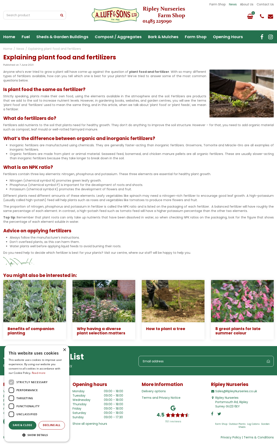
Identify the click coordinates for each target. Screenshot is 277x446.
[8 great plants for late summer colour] (242, 301)
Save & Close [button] (22, 425)
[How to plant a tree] (173, 301)
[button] (37, 434)
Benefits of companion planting (31, 331)
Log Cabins (253, 424)
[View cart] (250, 16)
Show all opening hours (89, 424)
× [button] (64, 350)
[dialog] (36, 393)
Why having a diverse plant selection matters (101, 331)
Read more (39, 373)
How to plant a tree (165, 328)
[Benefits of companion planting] (34, 301)
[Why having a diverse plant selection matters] (103, 301)
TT (270, 37)
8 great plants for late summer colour (238, 331)
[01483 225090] (262, 16)
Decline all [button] (51, 425)
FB (262, 37)
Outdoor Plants (237, 424)
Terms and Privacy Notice (161, 398)
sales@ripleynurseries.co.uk (270, 16)
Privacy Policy (231, 437)
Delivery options (154, 391)
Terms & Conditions (259, 437)
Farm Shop (221, 424)
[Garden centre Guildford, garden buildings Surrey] (138, 15)
